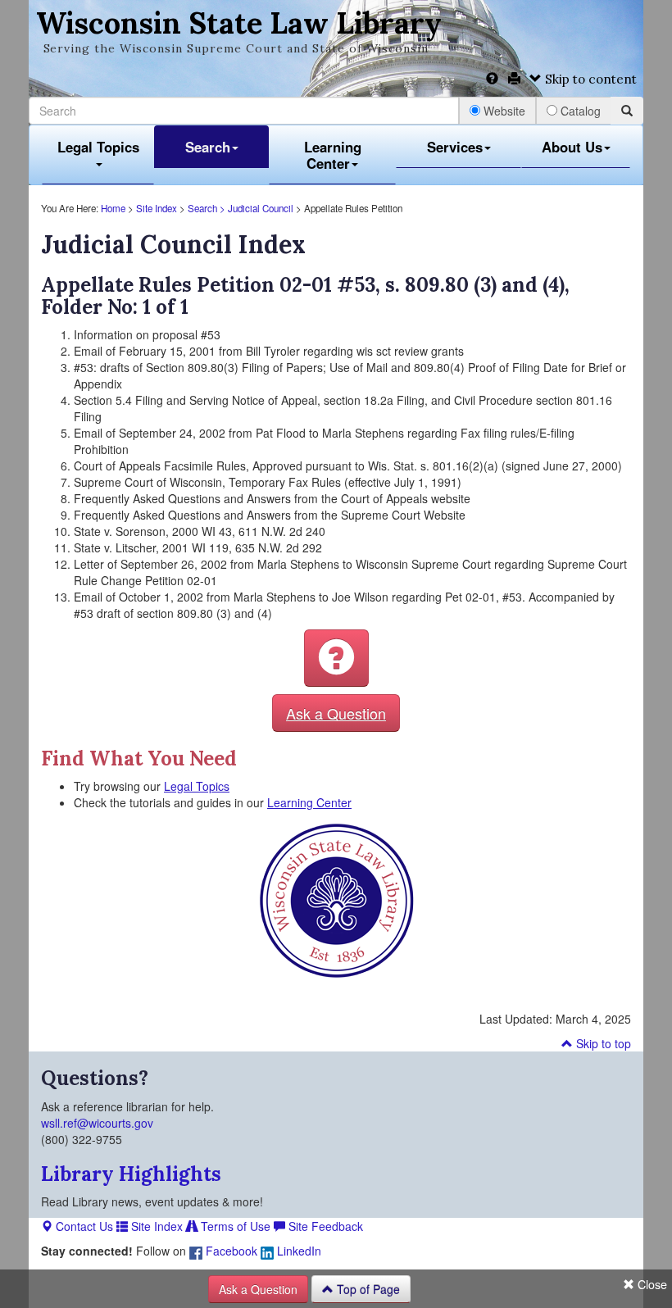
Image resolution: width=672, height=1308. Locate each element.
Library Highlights (131, 1174)
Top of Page (367, 1289)
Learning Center (332, 155)
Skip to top (602, 1043)
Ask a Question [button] (336, 713)
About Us (572, 147)
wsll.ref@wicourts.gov (97, 1123)
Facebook (229, 1250)
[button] (336, 658)
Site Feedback (324, 1226)
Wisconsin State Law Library (239, 23)
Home (113, 208)
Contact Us (82, 1226)
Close (650, 1284)
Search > (208, 208)
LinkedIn (297, 1250)
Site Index (156, 208)
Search (207, 147)
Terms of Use (234, 1226)
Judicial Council (260, 208)
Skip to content (589, 79)
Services (455, 147)
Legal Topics (98, 147)
